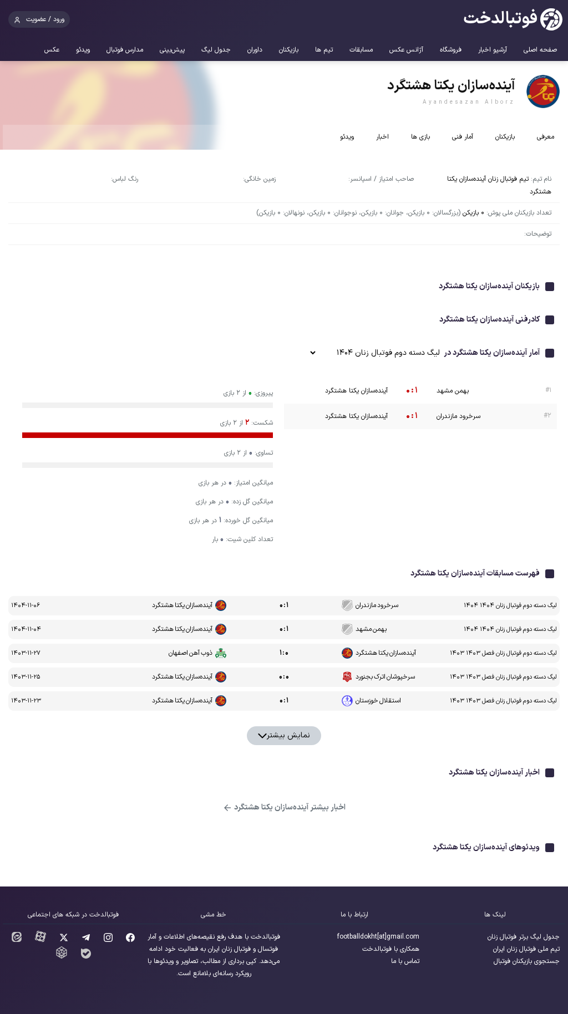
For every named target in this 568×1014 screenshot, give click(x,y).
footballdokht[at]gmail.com (378, 937)
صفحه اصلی (540, 50)
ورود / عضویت (45, 19)
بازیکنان (288, 50)
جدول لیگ (216, 50)
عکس (51, 50)
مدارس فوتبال (124, 50)
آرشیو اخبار (492, 50)
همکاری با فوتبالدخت (390, 949)
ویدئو (83, 50)
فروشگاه (451, 50)
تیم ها (324, 50)
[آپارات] (40, 940)
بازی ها (420, 137)
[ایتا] (17, 940)
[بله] (86, 957)
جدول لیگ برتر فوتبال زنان (524, 937)
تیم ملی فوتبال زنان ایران (526, 949)
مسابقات (361, 50)
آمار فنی (462, 137)
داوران (254, 50)
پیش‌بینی (172, 50)
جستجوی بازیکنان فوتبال (527, 961)
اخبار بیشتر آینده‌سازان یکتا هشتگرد (289, 807)
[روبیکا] (61, 957)
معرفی (545, 137)
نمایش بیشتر (288, 735)
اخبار (382, 137)
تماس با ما (405, 961)
